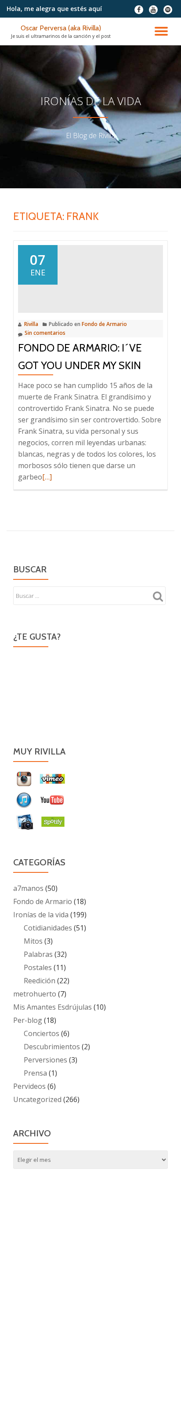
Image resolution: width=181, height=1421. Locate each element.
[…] (47, 477)
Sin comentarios (45, 333)
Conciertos (41, 1033)
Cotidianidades (48, 928)
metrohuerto (34, 994)
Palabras (38, 954)
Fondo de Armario (104, 324)
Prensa (35, 1073)
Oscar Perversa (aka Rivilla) (61, 28)
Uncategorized (37, 1099)
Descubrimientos (52, 1046)
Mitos (33, 941)
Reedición (39, 980)
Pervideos (29, 1086)
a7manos (28, 888)
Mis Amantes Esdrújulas (52, 1007)
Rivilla (31, 324)
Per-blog (27, 1020)
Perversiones (45, 1060)
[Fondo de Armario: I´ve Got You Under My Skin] (90, 278)
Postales (38, 967)
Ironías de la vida (41, 914)
